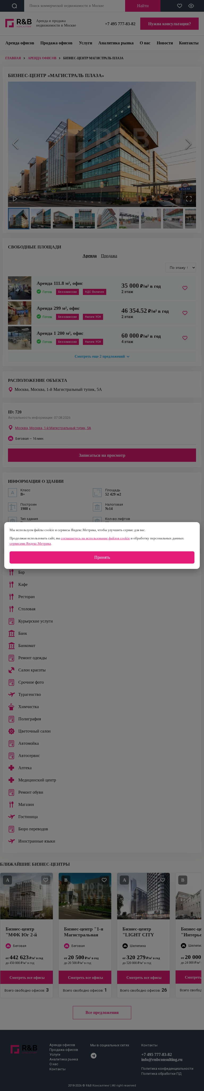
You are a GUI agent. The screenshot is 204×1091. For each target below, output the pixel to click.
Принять (102, 557)
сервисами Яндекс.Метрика (30, 544)
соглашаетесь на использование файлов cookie (95, 538)
